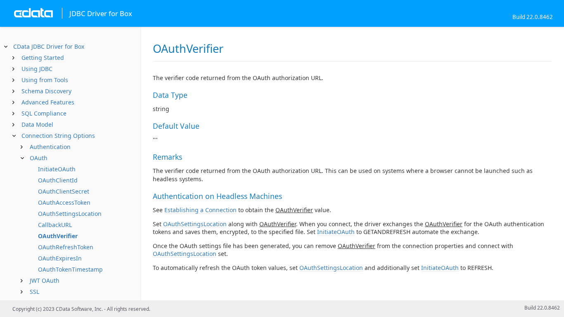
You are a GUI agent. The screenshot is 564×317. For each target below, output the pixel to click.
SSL (34, 292)
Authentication (50, 147)
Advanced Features (47, 102)
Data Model (37, 124)
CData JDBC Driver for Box (48, 46)
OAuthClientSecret (63, 191)
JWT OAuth (44, 280)
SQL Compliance (43, 113)
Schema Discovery (46, 91)
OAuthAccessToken (64, 202)
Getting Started (42, 58)
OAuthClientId (58, 180)
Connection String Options (58, 136)
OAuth (38, 158)
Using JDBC (36, 69)
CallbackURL (55, 225)
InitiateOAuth (57, 169)
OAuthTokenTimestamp (70, 269)
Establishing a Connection (200, 210)
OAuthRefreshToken (65, 247)
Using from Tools (44, 80)
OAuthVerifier (58, 236)
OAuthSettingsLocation (70, 214)
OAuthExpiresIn (60, 258)
